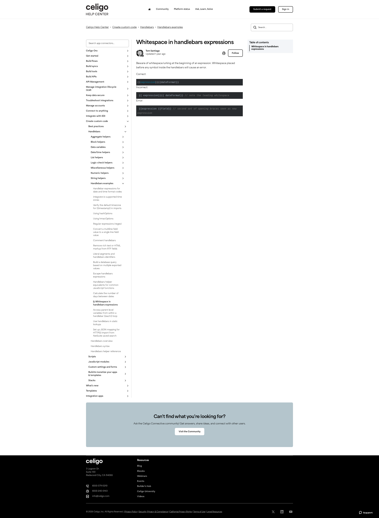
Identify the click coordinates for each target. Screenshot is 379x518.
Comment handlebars (104, 241)
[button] (107, 50)
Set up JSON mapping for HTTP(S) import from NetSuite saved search (106, 333)
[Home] (149, 9)
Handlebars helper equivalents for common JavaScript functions (105, 285)
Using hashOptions (102, 214)
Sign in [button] (285, 9)
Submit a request (262, 9)
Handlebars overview (102, 341)
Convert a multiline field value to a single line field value (106, 232)
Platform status (182, 9)
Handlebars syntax (100, 346)
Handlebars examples (170, 27)
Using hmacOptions (103, 219)
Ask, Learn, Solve (204, 9)
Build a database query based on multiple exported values (107, 265)
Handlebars (147, 27)
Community (162, 9)
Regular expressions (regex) (107, 224)
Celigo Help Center (97, 27)
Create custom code (124, 27)
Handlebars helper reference (106, 351)
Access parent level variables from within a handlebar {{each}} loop (105, 313)
